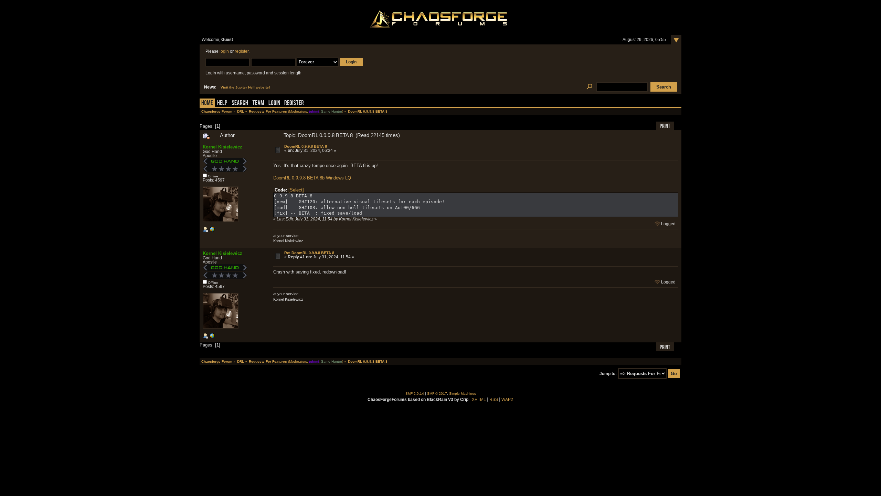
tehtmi (314, 111)
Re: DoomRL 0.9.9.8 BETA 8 (309, 253)
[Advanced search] (589, 87)
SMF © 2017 (437, 393)
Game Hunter (331, 111)
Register (294, 103)
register (241, 51)
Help (222, 103)
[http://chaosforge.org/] (212, 231)
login (224, 51)
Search (240, 103)
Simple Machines (462, 393)
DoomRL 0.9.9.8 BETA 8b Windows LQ (312, 177)
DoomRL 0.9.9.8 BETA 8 (305, 146)
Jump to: (608, 374)
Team (258, 103)
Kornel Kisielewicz (222, 146)
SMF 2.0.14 (414, 393)
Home (207, 103)
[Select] (296, 190)
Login (274, 103)
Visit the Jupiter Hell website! (245, 87)
